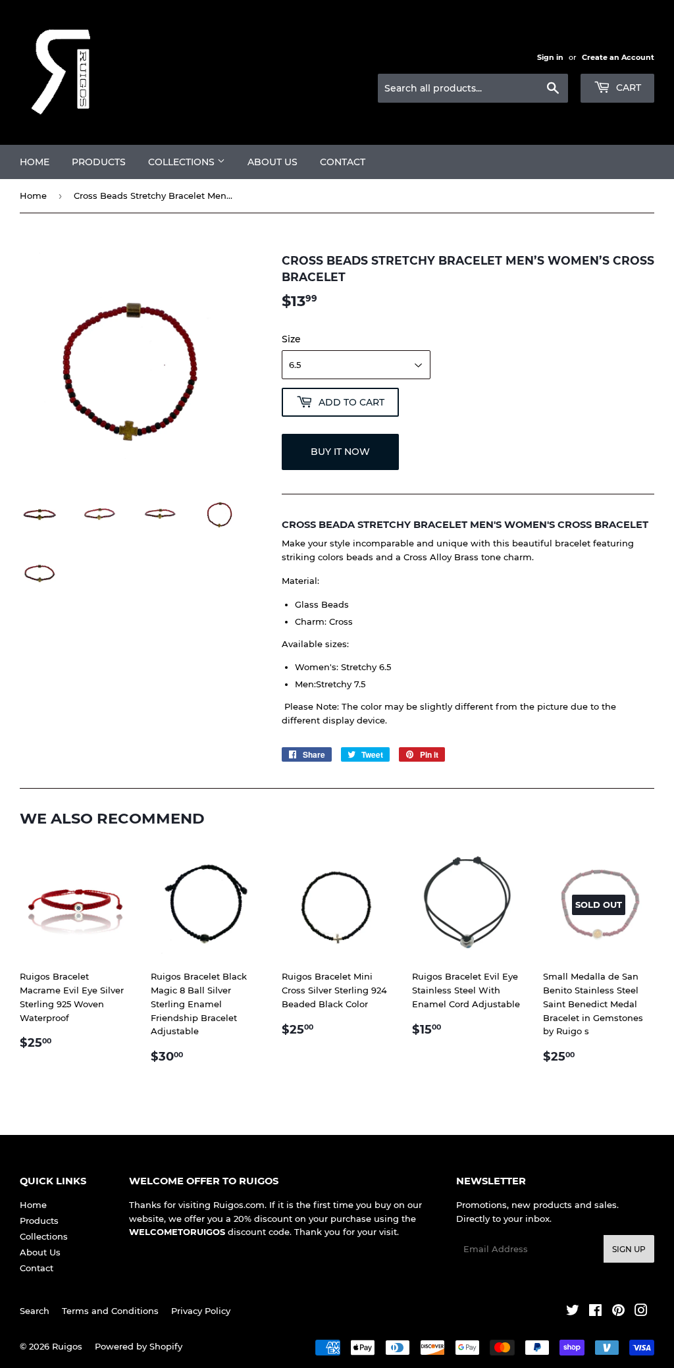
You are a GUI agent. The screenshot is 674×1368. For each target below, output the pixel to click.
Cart (627, 87)
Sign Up (629, 1249)
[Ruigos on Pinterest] (618, 1312)
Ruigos (67, 1346)
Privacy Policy (200, 1310)
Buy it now (340, 452)
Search (34, 1310)
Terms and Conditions (110, 1310)
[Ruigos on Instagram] (641, 1312)
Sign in (550, 57)
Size (291, 339)
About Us (272, 162)
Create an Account (618, 57)
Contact (342, 162)
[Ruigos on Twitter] (572, 1312)
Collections (182, 162)
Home (34, 162)
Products (99, 162)
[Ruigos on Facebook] (595, 1312)
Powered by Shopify (138, 1346)
